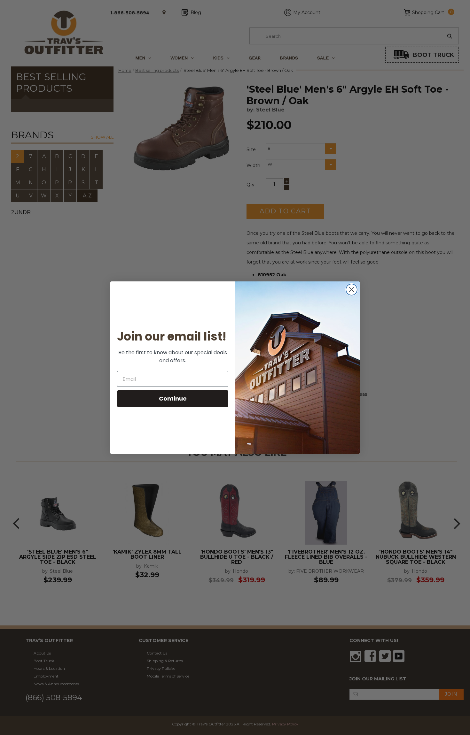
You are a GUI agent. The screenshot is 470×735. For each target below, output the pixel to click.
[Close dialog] (351, 289)
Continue (173, 398)
